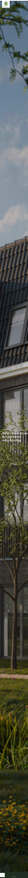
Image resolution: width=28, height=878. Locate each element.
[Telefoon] (25, 4)
